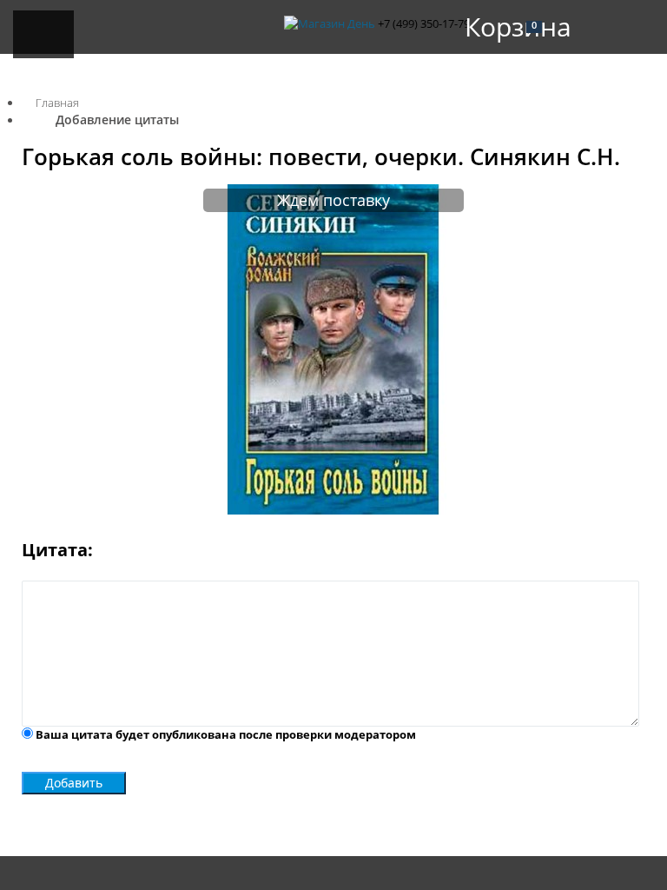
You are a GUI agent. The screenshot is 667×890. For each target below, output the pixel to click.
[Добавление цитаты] (333, 510)
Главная (57, 102)
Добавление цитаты (117, 119)
